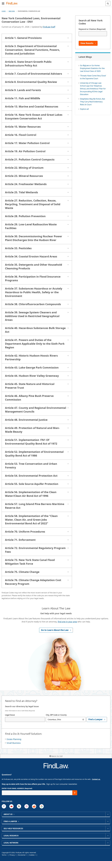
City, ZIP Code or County (56, 715)
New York (12, 11)
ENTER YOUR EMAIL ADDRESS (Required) (17, 788)
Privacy (12, 855)
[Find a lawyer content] (107, 821)
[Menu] (3, 3)
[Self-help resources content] (107, 828)
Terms (4, 855)
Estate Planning (14, 739)
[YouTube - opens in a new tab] (11, 806)
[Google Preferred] (41, 806)
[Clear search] (83, 719)
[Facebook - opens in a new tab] (4, 806)
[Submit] (74, 792)
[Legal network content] (107, 842)
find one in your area (67, 621)
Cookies (32, 855)
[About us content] (107, 814)
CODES (4, 11)
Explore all (84, 109)
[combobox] (25, 719)
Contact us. (96, 779)
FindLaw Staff (49, 27)
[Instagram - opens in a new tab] (26, 806)
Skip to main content (56, 2)
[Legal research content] (107, 835)
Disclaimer (22, 855)
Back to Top (57, 756)
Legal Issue (10, 715)
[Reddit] (34, 806)
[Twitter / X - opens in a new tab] (19, 806)
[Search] (107, 3)
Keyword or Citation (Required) (92, 29)
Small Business (14, 743)
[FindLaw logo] (12, 3)
